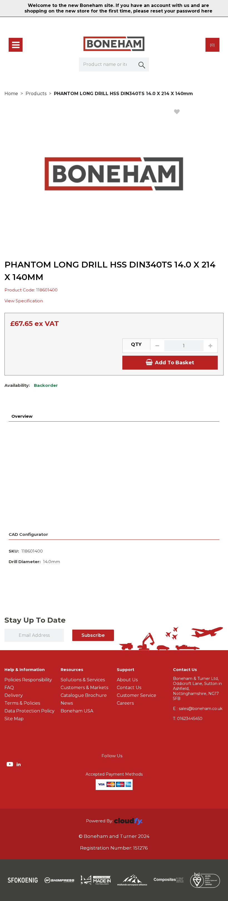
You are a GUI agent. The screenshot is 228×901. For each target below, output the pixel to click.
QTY (136, 344)
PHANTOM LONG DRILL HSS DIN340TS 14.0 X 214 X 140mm (123, 93)
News (67, 703)
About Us (127, 679)
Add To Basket (174, 363)
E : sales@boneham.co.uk (197, 708)
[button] (142, 64)
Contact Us (129, 687)
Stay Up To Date (35, 620)
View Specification (23, 300)
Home (11, 93)
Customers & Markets (84, 687)
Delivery (13, 695)
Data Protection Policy (29, 711)
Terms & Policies (22, 703)
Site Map (14, 718)
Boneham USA (77, 711)
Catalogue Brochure (84, 695)
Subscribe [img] (93, 635)
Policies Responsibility (28, 679)
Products (36, 93)
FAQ (9, 687)
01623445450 (187, 718)
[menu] (16, 45)
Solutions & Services (83, 679)
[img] (10, 764)
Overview (22, 416)
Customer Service (136, 695)
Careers (125, 703)
